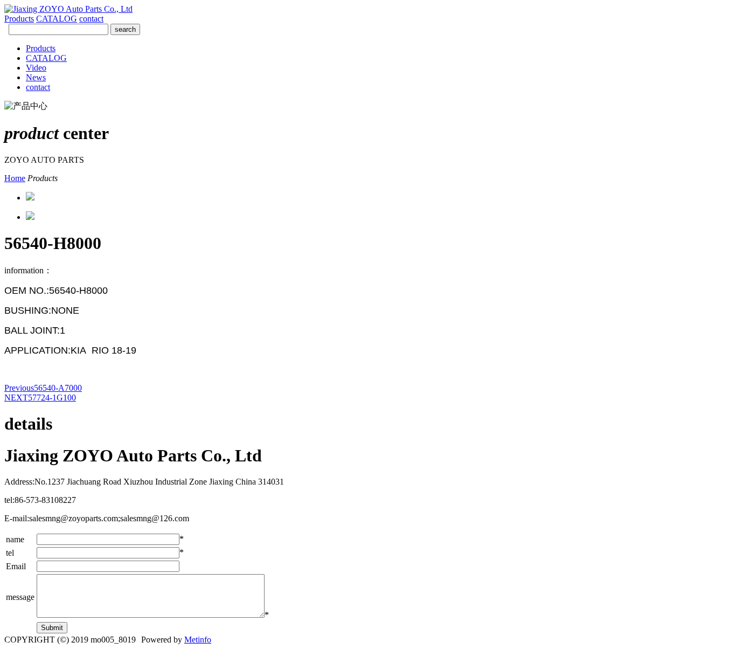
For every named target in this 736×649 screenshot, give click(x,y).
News (36, 77)
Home (14, 178)
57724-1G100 (40, 397)
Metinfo (197, 639)
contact (91, 18)
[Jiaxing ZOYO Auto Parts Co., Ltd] (68, 8)
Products (19, 18)
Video (36, 67)
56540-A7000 (43, 387)
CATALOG (56, 18)
